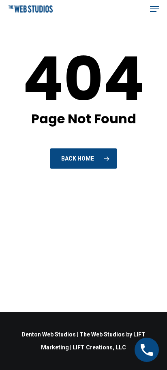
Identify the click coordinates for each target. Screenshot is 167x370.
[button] (154, 9)
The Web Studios (102, 334)
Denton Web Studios (48, 334)
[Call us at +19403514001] (147, 350)
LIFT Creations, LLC (99, 347)
